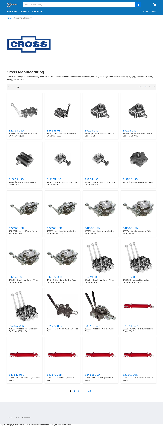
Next (89, 391)
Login (145, 12)
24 (146, 87)
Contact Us (37, 12)
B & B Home (12, 12)
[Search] (138, 4)
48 (154, 87)
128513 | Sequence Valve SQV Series (138, 182)
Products (25, 12)
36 (150, 87)
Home (9, 18)
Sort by (11, 87)
